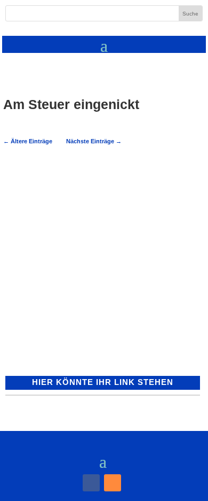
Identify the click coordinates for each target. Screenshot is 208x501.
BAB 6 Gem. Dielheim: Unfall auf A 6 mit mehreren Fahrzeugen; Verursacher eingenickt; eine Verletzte (65, 212)
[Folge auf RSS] (112, 482)
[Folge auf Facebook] (91, 482)
